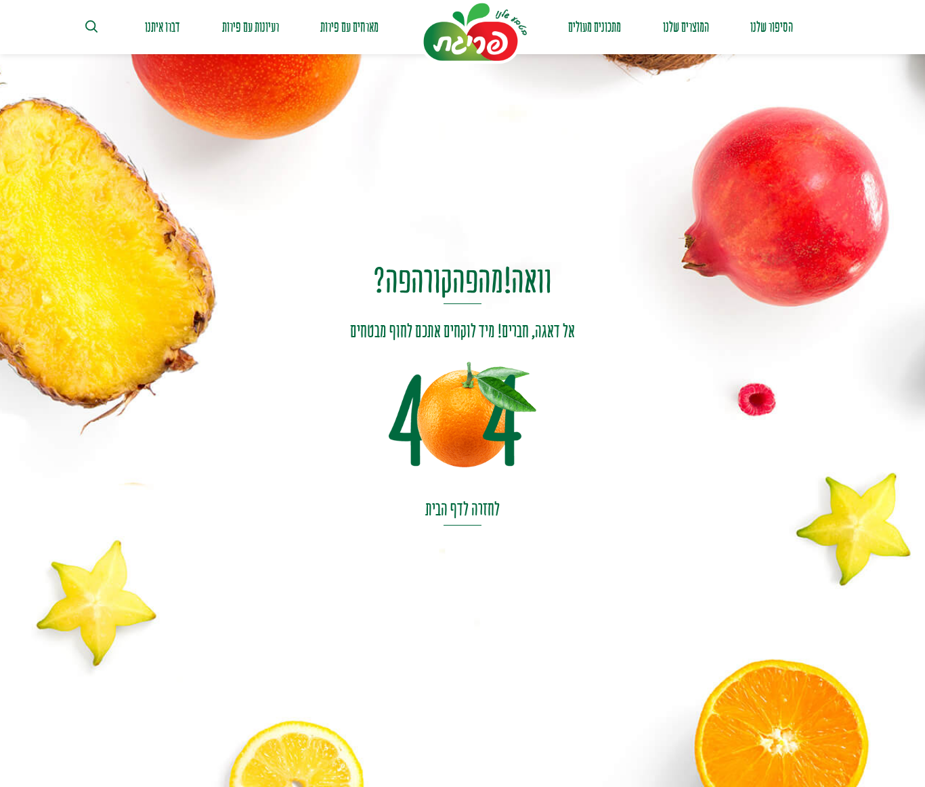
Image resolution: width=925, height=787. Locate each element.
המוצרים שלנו (686, 27)
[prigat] (473, 32)
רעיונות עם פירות (250, 27)
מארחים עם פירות (349, 27)
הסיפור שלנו (771, 27)
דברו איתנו (162, 27)
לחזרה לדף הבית (462, 509)
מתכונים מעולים (594, 27)
